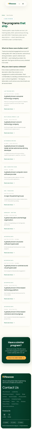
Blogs (23, 394)
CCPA (14, 422)
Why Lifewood (6, 391)
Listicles (5, 396)
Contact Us (11, 387)
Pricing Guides (22, 396)
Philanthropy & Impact (8, 394)
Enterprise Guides (16, 399)
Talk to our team (15, 358)
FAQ (18, 401)
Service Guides (13, 396)
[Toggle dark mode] (19, 3)
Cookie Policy (14, 404)
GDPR (6, 422)
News (13, 401)
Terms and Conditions (8, 406)
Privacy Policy (6, 404)
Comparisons (6, 399)
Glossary (23, 401)
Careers (18, 394)
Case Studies (6, 401)
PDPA (21, 422)
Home (3, 15)
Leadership (15, 391)
